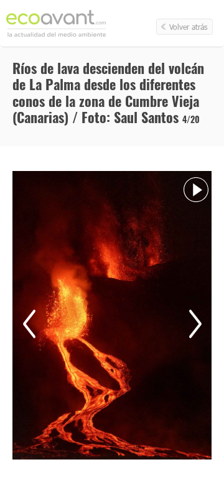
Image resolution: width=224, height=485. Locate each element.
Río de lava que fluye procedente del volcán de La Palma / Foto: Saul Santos (28, 324)
